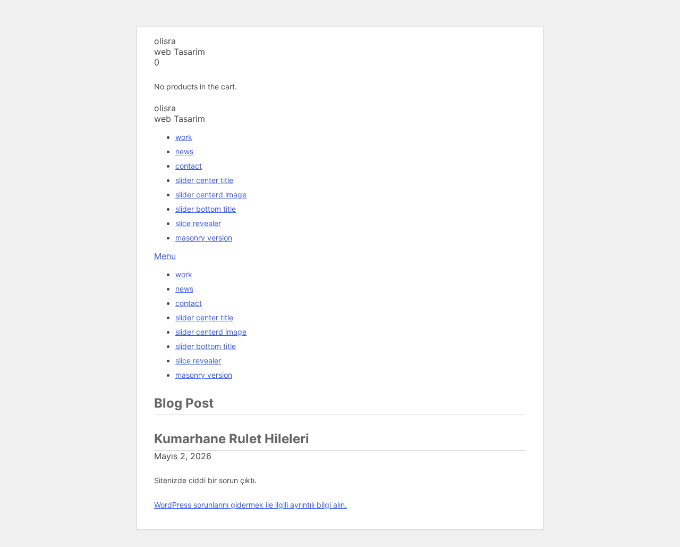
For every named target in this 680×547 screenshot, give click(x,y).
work (183, 137)
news (184, 151)
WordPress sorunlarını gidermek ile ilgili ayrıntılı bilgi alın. (250, 504)
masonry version (203, 237)
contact (188, 165)
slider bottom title (205, 208)
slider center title (204, 180)
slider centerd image (210, 194)
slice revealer (198, 223)
